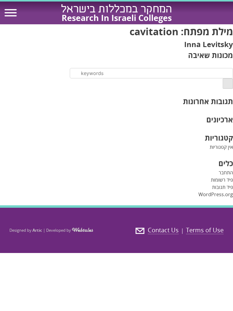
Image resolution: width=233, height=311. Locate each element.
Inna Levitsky (208, 44)
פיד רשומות (222, 179)
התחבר (226, 172)
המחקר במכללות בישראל (116, 10)
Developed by (59, 230)
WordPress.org (215, 194)
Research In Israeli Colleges (117, 17)
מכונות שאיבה (210, 55)
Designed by (25, 230)
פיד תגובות (222, 187)
